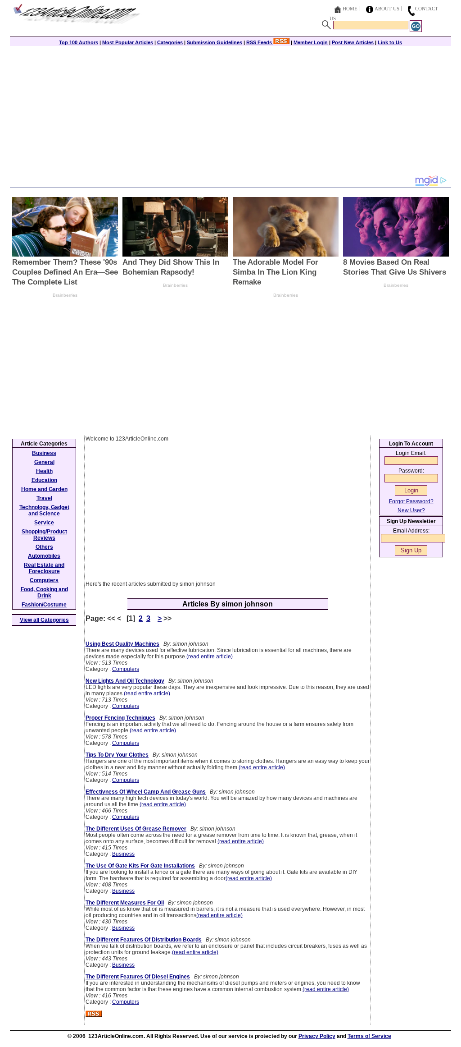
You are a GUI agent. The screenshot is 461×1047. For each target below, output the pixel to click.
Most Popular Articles (127, 42)
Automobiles (44, 556)
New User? (411, 510)
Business (123, 854)
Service (44, 522)
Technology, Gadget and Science (44, 510)
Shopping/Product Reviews (44, 534)
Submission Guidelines (214, 42)
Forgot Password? (411, 501)
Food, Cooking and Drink (44, 592)
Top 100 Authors (78, 42)
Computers (125, 669)
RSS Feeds (259, 42)
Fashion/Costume (44, 605)
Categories (170, 42)
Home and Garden (44, 489)
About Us (387, 8)
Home (350, 8)
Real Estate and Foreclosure (44, 568)
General (44, 462)
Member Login (311, 42)
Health (44, 471)
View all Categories (44, 620)
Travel (44, 498)
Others (44, 547)
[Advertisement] (230, 111)
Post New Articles (353, 42)
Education (44, 480)
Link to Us (390, 42)
